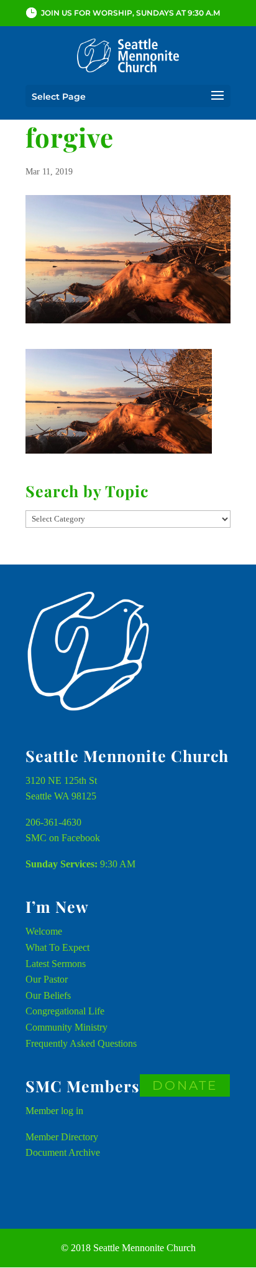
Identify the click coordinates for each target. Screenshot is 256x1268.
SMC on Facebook (62, 837)
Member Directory (61, 1137)
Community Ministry (66, 1027)
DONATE (184, 1085)
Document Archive (62, 1152)
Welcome (43, 931)
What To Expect (57, 947)
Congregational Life (64, 1011)
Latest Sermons (55, 963)
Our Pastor (46, 979)
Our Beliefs (48, 995)
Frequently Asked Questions (81, 1043)
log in (72, 1110)
